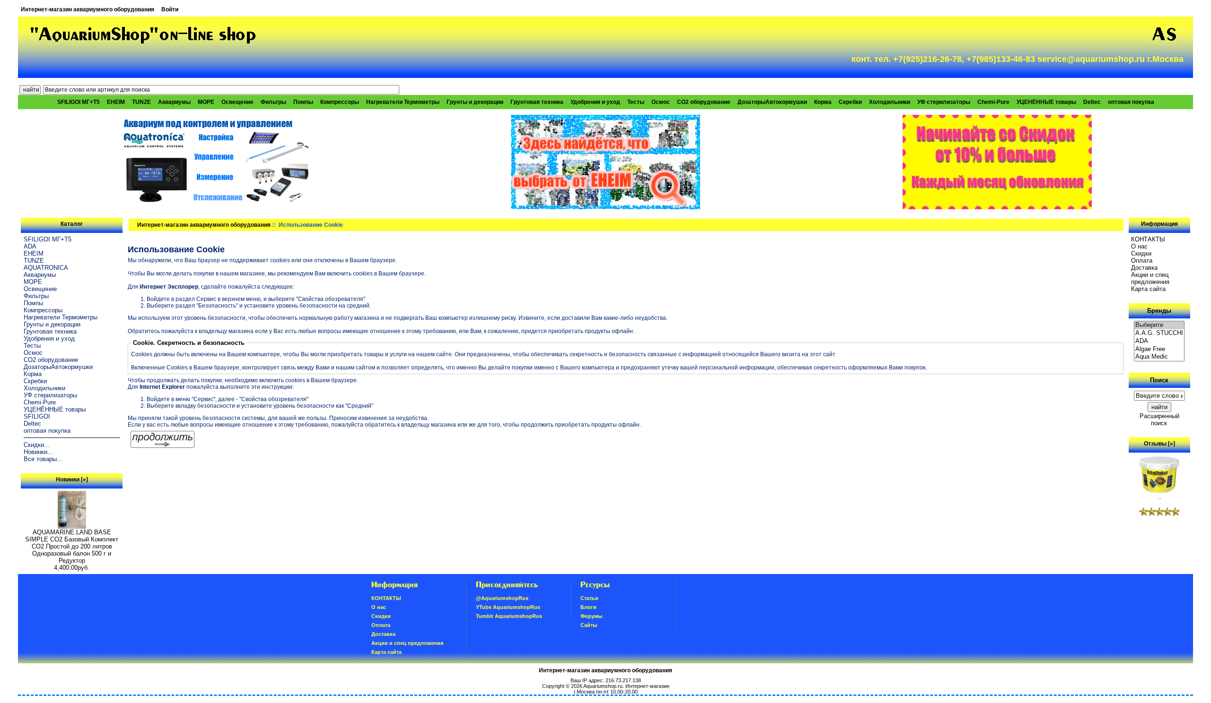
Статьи (589, 598)
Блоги (588, 607)
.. (1159, 496)
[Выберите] (1159, 325)
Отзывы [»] (1159, 443)
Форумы (591, 616)
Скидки (1141, 253)
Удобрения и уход (595, 102)
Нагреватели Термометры (402, 102)
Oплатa (1141, 260)
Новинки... (38, 451)
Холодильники (889, 102)
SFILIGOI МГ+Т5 (78, 102)
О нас (1139, 246)
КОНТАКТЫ (1148, 239)
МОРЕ (206, 102)
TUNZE (141, 102)
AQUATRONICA (46, 267)
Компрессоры (339, 102)
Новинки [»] (72, 479)
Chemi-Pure (993, 102)
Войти (169, 9)
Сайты (588, 625)
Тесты (635, 102)
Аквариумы (174, 102)
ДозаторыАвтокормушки (772, 102)
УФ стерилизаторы (943, 102)
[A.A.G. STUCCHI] (1159, 333)
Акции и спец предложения (1150, 278)
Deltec (1092, 102)
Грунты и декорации (475, 102)
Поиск (1159, 380)
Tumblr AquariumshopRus (509, 616)
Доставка (1144, 267)
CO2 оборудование (703, 102)
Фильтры (273, 102)
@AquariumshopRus (502, 598)
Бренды (1159, 310)
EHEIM (116, 102)
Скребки (850, 102)
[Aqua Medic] (1159, 357)
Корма (823, 102)
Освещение (237, 102)
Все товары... (43, 459)
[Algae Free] (1159, 349)
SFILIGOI (37, 416)
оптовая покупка (1131, 102)
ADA (30, 246)
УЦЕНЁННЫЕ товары (1046, 102)
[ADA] (1159, 341)
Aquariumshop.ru (603, 686)
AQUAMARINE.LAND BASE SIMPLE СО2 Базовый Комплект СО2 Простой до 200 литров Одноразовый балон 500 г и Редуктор (71, 546)
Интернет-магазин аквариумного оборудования (87, 9)
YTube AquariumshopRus (508, 607)
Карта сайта (1148, 288)
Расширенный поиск (1159, 419)
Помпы (303, 102)
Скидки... (37, 444)
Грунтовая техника (536, 102)
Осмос (660, 102)
